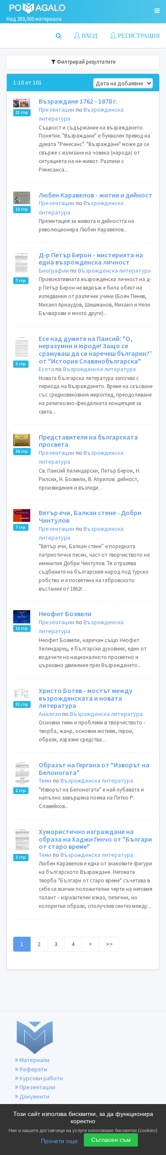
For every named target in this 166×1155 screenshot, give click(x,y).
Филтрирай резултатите (85, 61)
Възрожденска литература (114, 270)
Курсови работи (40, 1078)
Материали (33, 1060)
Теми (45, 780)
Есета (46, 369)
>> (109, 944)
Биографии (54, 270)
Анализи (50, 714)
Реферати (32, 1069)
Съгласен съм (111, 1139)
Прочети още (59, 1141)
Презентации (56, 109)
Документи (33, 1096)
